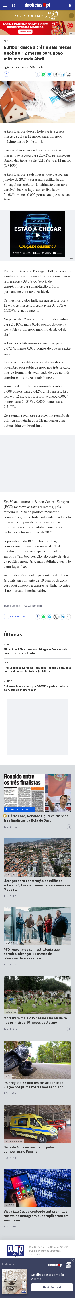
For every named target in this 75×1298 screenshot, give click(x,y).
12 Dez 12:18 (10, 1029)
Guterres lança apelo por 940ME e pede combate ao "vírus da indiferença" (36, 688)
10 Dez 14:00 (10, 826)
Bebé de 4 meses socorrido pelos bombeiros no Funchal (29, 1149)
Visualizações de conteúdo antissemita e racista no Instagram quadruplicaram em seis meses (36, 1215)
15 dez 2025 (33, 67)
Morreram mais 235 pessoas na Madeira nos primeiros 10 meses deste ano (35, 1020)
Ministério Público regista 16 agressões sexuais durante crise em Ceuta (35, 651)
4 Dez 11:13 (10, 1158)
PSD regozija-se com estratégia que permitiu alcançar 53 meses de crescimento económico (32, 953)
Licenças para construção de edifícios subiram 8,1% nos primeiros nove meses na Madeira (37, 885)
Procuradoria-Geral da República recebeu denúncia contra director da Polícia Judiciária (37, 669)
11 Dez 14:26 (10, 964)
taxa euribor (12, 606)
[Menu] (5, 5)
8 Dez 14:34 (10, 1093)
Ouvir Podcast (52, 1287)
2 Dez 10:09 (10, 1226)
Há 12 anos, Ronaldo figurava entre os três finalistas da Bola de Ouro (36, 818)
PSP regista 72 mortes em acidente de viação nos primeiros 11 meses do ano (33, 1085)
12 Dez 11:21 (10, 896)
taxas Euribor (33, 606)
